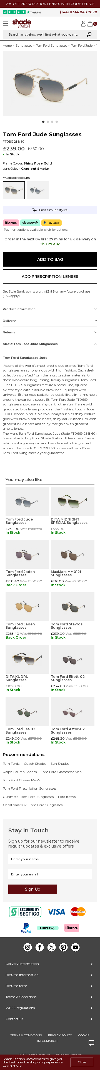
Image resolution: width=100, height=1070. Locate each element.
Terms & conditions (26, 1035)
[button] (43, 122)
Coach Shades (35, 764)
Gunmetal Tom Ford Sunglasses (28, 797)
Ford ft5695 (67, 797)
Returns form (16, 986)
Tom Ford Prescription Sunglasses (29, 788)
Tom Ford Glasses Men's (21, 780)
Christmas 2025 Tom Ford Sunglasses (32, 805)
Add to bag (50, 259)
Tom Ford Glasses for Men (61, 772)
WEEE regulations (20, 1008)
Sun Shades (60, 764)
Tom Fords (11, 764)
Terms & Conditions (21, 997)
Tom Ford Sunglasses (51, 45)
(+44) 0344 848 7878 (78, 12)
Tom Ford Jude (81, 45)
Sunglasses (24, 45)
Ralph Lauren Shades (20, 772)
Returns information (22, 975)
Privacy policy (60, 1035)
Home (7, 45)
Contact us (14, 1019)
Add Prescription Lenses (50, 276)
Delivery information (22, 964)
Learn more (12, 1065)
